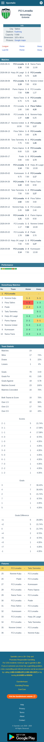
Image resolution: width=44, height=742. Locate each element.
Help (22, 705)
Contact (22, 720)
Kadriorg (18, 32)
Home (22, 46)
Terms (22, 712)
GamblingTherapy (22, 685)
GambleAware (22, 682)
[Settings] (41, 3)
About (22, 716)
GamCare (22, 689)
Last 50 (5, 50)
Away (39, 46)
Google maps (20, 40)
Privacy (22, 709)
